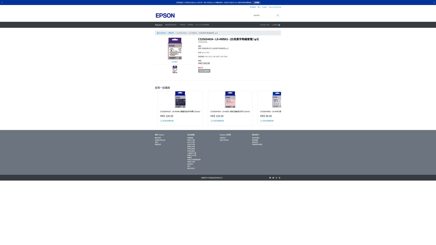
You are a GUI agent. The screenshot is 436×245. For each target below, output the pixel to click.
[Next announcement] (434, 2)
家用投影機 (191, 149)
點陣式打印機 (191, 155)
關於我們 (158, 138)
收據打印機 (191, 162)
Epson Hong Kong (275, 7)
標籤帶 (171, 33)
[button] (175, 69)
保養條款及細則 (257, 144)
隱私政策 (255, 142)
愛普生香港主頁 (160, 140)
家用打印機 (191, 140)
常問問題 (255, 140)
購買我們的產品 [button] (171, 25)
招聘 (156, 142)
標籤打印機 (191, 146)
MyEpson (158, 24)
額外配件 (190, 164)
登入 (259, 7)
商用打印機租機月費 (194, 159)
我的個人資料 (265, 25)
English (264, 7)
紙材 (188, 166)
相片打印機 (191, 142)
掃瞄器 (189, 157)
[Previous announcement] (1, 2)
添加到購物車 (168, 120)
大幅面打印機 (191, 153)
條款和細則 (255, 138)
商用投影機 (191, 151)
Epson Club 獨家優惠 (202, 25)
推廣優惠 (190, 138)
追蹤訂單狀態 (224, 140)
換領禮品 (190, 25)
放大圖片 (175, 62)
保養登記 (183, 25)
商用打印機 (191, 144)
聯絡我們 (158, 144)
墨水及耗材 (161, 33)
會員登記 (253, 7)
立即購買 (256, 2)
